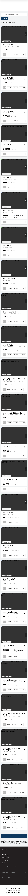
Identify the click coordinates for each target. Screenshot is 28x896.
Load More (14, 836)
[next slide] (26, 34)
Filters (5, 18)
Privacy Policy (11, 890)
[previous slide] (2, 34)
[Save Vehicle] (24, 46)
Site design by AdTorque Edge (14, 892)
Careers (4, 864)
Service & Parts (6, 859)
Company (4, 854)
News (3, 862)
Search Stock (5, 857)
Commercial (5, 855)
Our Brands (5, 860)
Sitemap (18, 890)
